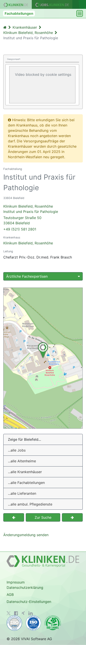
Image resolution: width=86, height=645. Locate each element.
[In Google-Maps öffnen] (43, 358)
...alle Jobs (17, 450)
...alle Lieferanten (22, 493)
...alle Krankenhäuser (25, 472)
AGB (10, 594)
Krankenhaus (11, 237)
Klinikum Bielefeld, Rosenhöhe (28, 243)
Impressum (16, 582)
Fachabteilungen (19, 13)
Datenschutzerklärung (25, 587)
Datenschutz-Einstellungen (29, 601)
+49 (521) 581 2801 (19, 229)
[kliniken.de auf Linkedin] (30, 613)
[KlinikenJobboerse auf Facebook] (16, 613)
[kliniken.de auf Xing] (23, 613)
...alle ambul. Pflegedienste (30, 504)
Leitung (8, 251)
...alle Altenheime (22, 461)
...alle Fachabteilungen (26, 482)
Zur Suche (43, 517)
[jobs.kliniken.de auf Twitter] (9, 613)
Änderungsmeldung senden (26, 535)
